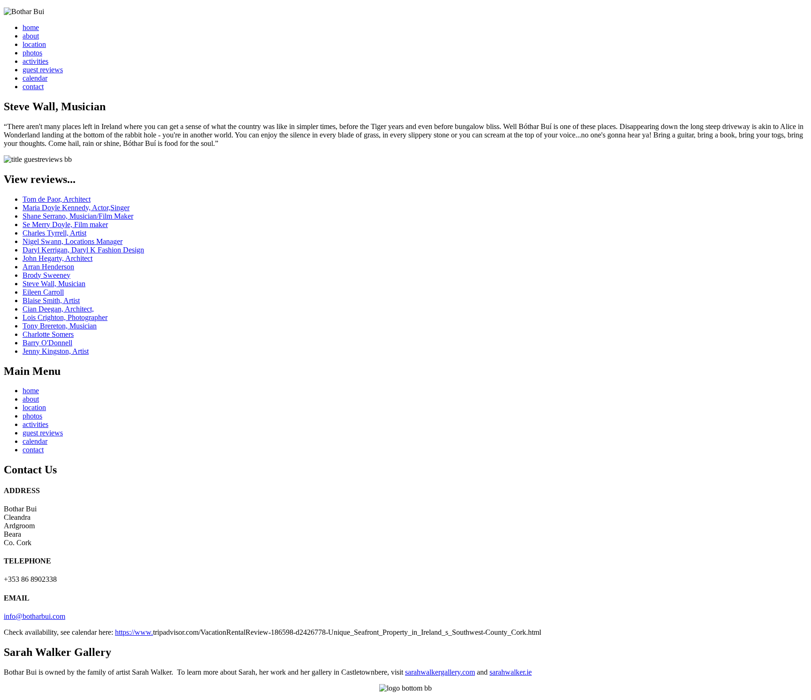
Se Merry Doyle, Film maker (65, 224)
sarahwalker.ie (511, 672)
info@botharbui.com (34, 616)
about (31, 36)
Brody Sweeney (46, 275)
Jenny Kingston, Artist (56, 351)
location (34, 44)
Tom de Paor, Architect (57, 199)
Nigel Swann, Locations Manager (72, 241)
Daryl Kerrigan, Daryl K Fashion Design (83, 250)
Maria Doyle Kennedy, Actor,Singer (76, 208)
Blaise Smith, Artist (51, 300)
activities (35, 61)
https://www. (134, 632)
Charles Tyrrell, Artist (54, 233)
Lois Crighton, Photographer (65, 317)
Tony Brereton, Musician (60, 326)
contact (33, 87)
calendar (35, 78)
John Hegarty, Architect (57, 258)
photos (32, 53)
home (31, 27)
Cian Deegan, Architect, (58, 309)
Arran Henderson (48, 267)
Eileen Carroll (43, 292)
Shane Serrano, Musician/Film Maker (78, 216)
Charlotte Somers (48, 334)
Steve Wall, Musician (54, 284)
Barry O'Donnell (47, 343)
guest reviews (43, 70)
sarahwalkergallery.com (440, 672)
